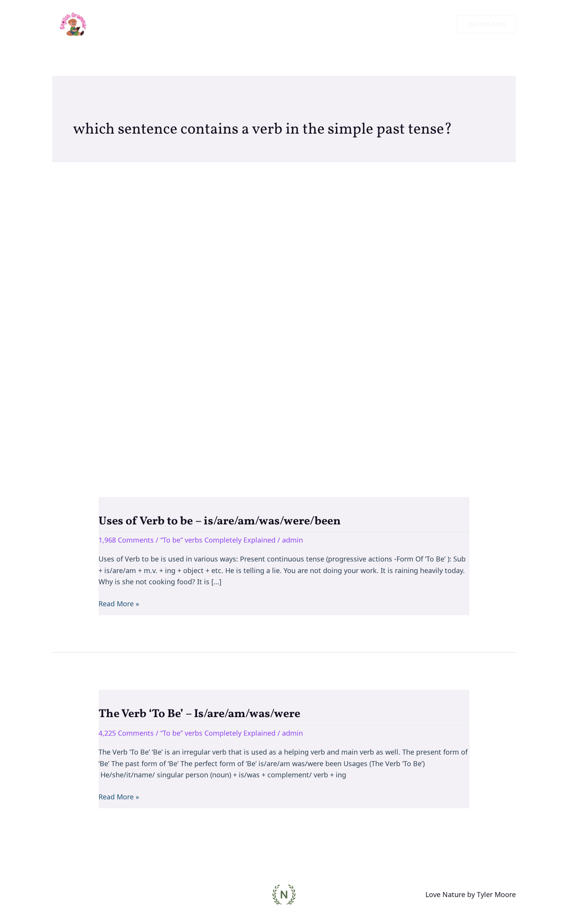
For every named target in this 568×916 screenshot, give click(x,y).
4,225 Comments (126, 733)
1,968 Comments (126, 540)
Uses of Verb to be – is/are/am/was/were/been (220, 521)
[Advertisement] (284, 310)
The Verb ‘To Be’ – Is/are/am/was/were (199, 714)
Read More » (119, 603)
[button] (486, 24)
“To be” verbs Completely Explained (217, 540)
